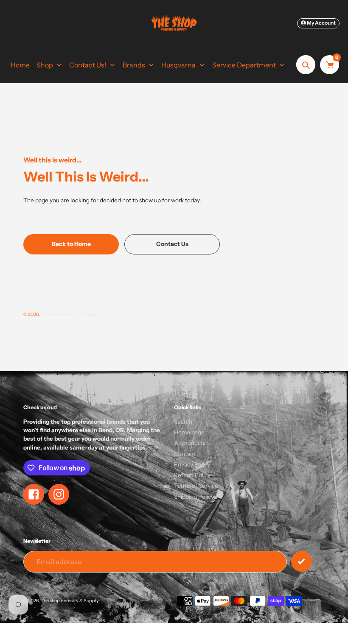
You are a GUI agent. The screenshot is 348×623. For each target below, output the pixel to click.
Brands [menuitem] (134, 65)
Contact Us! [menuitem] (87, 65)
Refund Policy (192, 475)
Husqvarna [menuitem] (178, 65)
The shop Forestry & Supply (70, 314)
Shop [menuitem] (44, 65)
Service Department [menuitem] (244, 65)
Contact (184, 453)
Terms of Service (196, 485)
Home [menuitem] (20, 65)
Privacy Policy (192, 464)
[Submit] (301, 561)
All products (189, 442)
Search (183, 421)
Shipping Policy (194, 496)
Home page (189, 432)
